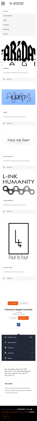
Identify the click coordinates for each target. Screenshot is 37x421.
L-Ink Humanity (8, 200)
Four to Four (7, 267)
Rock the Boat (8, 156)
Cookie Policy (14, 412)
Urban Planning (25, 161)
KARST (5, 112)
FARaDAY (6, 68)
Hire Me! (24, 318)
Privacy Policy (5, 412)
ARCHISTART (21, 409)
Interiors (13, 272)
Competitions (6, 72)
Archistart (16, 3)
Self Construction (23, 72)
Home (5, 416)
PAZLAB (31, 412)
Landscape (14, 116)
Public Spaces (22, 116)
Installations (14, 72)
